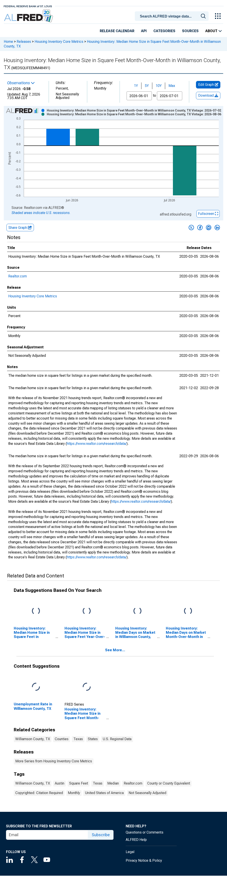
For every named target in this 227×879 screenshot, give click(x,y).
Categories (164, 31)
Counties (61, 739)
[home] (29, 16)
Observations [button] (19, 83)
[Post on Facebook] (200, 227)
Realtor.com (17, 276)
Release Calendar (117, 31)
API (144, 31)
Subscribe (101, 834)
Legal (130, 852)
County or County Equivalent (168, 783)
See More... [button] (115, 650)
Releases (24, 41)
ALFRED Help (136, 840)
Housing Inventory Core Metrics (59, 41)
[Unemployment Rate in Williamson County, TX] (36, 687)
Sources (190, 31)
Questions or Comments (144, 832)
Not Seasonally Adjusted (147, 793)
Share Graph (18, 228)
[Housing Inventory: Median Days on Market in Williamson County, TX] (137, 611)
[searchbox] (172, 16)
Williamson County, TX (32, 739)
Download (206, 95)
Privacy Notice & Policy (144, 860)
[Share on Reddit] (208, 227)
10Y (159, 86)
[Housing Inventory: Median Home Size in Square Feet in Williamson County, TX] (36, 611)
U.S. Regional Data (117, 739)
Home (8, 41)
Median (113, 783)
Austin (59, 783)
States (93, 739)
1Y (136, 86)
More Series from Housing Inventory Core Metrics (53, 761)
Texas (78, 739)
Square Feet (78, 783)
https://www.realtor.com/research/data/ (97, 443)
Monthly (74, 793)
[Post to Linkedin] (217, 227)
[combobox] (172, 15)
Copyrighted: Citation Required (39, 793)
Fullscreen (206, 214)
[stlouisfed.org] (28, 6)
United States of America (104, 793)
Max (171, 86)
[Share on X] (191, 227)
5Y (147, 86)
